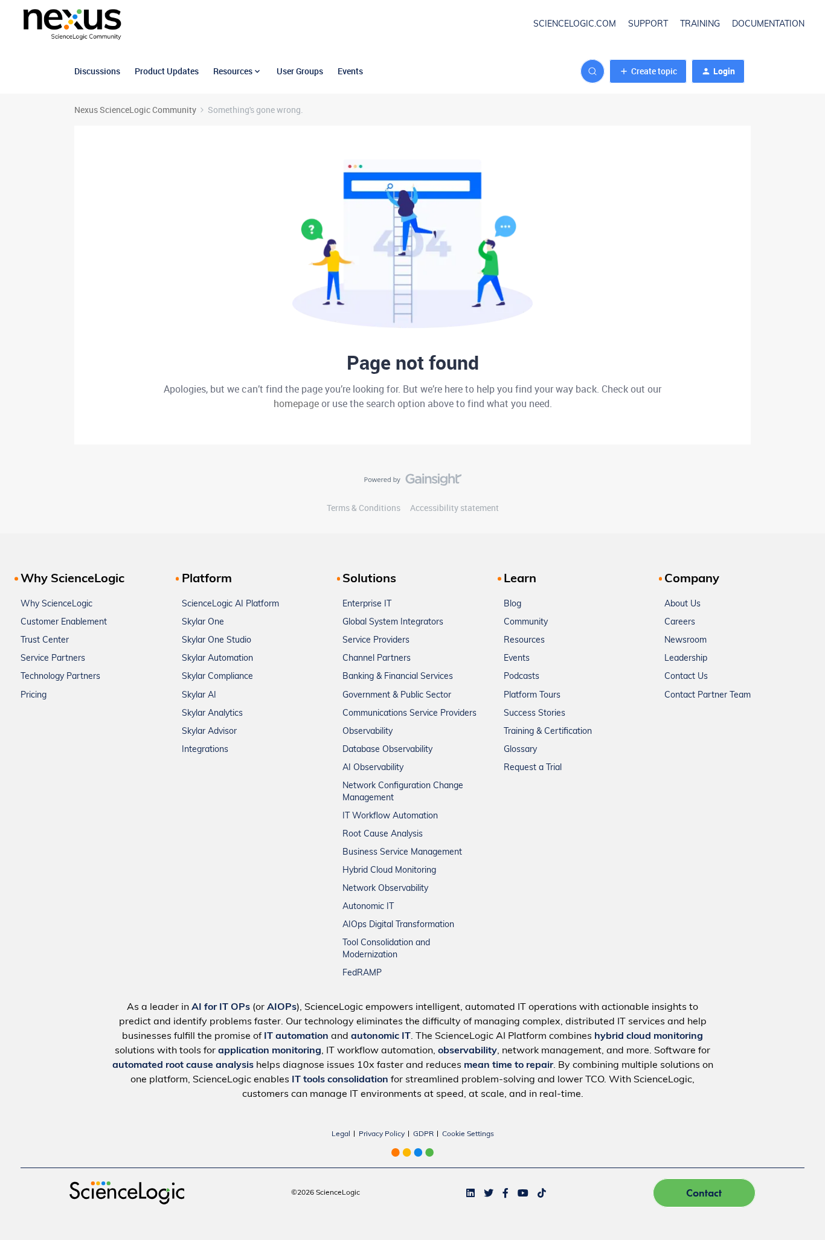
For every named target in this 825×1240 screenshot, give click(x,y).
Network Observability (385, 888)
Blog (512, 604)
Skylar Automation (217, 658)
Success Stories (534, 713)
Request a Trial (533, 768)
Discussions (97, 71)
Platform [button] (207, 579)
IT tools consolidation (340, 1080)
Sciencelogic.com (574, 24)
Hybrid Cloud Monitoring (389, 870)
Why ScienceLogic (56, 604)
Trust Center (45, 640)
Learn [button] (520, 579)
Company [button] (691, 579)
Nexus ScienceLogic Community (135, 109)
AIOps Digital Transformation (398, 925)
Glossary (520, 749)
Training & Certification (548, 731)
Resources (524, 640)
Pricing (34, 695)
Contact (704, 1193)
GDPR (423, 1134)
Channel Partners (376, 658)
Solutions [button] (369, 579)
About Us (682, 604)
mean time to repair (508, 1065)
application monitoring (269, 1051)
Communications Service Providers (409, 713)
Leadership (685, 658)
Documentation (768, 24)
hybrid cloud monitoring (648, 1036)
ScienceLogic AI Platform (230, 604)
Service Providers (375, 640)
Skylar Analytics (212, 713)
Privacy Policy (382, 1134)
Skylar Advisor (209, 731)
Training (700, 24)
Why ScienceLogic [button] (72, 579)
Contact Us (686, 676)
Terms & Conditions (363, 507)
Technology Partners (60, 676)
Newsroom (685, 640)
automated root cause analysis (183, 1065)
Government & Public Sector (396, 695)
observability (467, 1051)
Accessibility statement (454, 507)
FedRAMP (362, 973)
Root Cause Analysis (382, 834)
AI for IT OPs (220, 1007)
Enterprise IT (366, 604)
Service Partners (53, 658)
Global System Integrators (392, 622)
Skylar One (203, 622)
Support (648, 24)
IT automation (296, 1036)
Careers (679, 622)
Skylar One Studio (216, 640)
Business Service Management (402, 852)
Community (526, 622)
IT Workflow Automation (390, 816)
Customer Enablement (64, 622)
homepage (296, 403)
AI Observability (372, 768)
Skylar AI (199, 695)
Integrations (205, 749)
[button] (648, 71)
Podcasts (521, 676)
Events (350, 71)
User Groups (300, 71)
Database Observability (387, 749)
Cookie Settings (468, 1134)
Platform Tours (532, 695)
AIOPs (282, 1007)
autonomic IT (381, 1036)
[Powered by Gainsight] (412, 483)
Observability (367, 731)
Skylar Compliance (217, 676)
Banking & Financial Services (397, 676)
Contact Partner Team (707, 695)
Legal (341, 1134)
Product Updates (167, 71)
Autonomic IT (368, 906)
